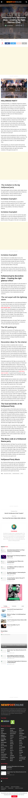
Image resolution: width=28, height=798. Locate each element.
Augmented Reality (3, 740)
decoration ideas (7, 473)
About (2, 786)
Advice (2, 728)
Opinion (21, 731)
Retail (20, 740)
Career (2, 752)
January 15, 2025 (11, 569)
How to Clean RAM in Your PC (13, 624)
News (20, 728)
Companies (3, 755)
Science (21, 743)
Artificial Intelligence (3, 736)
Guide (11, 745)
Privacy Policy (3, 788)
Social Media (22, 747)
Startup (20, 750)
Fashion (12, 735)
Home (2, 39)
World (20, 760)
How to (11, 750)
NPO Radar (21, 730)
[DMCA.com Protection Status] (13, 722)
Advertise (7, 786)
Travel (20, 755)
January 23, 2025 (11, 564)
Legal (11, 753)
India (11, 752)
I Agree (14, 796)
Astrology (3, 738)
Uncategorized (22, 757)
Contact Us (3, 789)
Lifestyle (12, 755)
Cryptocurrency (4, 757)
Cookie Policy (10, 788)
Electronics (12, 728)
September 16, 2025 (11, 658)
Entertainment (6, 39)
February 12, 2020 (18, 25)
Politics (21, 735)
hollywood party (16, 473)
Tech (20, 753)
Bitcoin (2, 747)
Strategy (21, 752)
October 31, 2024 (11, 575)
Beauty (2, 744)
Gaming (11, 743)
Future (11, 740)
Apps (2, 731)
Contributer (10, 25)
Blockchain (3, 749)
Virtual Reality (22, 758)
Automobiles (4, 742)
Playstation (21, 733)
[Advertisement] (14, 61)
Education (3, 759)
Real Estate (21, 738)
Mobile (11, 758)
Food (11, 738)
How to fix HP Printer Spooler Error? (15, 609)
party (22, 473)
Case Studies (4, 754)
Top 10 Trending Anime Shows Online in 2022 (17, 619)
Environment (13, 733)
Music (11, 760)
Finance (11, 737)
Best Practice (4, 745)
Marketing (12, 757)
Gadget (11, 742)
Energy (11, 730)
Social (20, 745)
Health (11, 747)
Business (3, 750)
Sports (20, 748)
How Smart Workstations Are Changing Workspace (13, 645)
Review (20, 742)
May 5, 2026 (4, 646)
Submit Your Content (19, 788)
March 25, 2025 (10, 558)
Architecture (3, 733)
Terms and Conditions (15, 786)
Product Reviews (23, 737)
